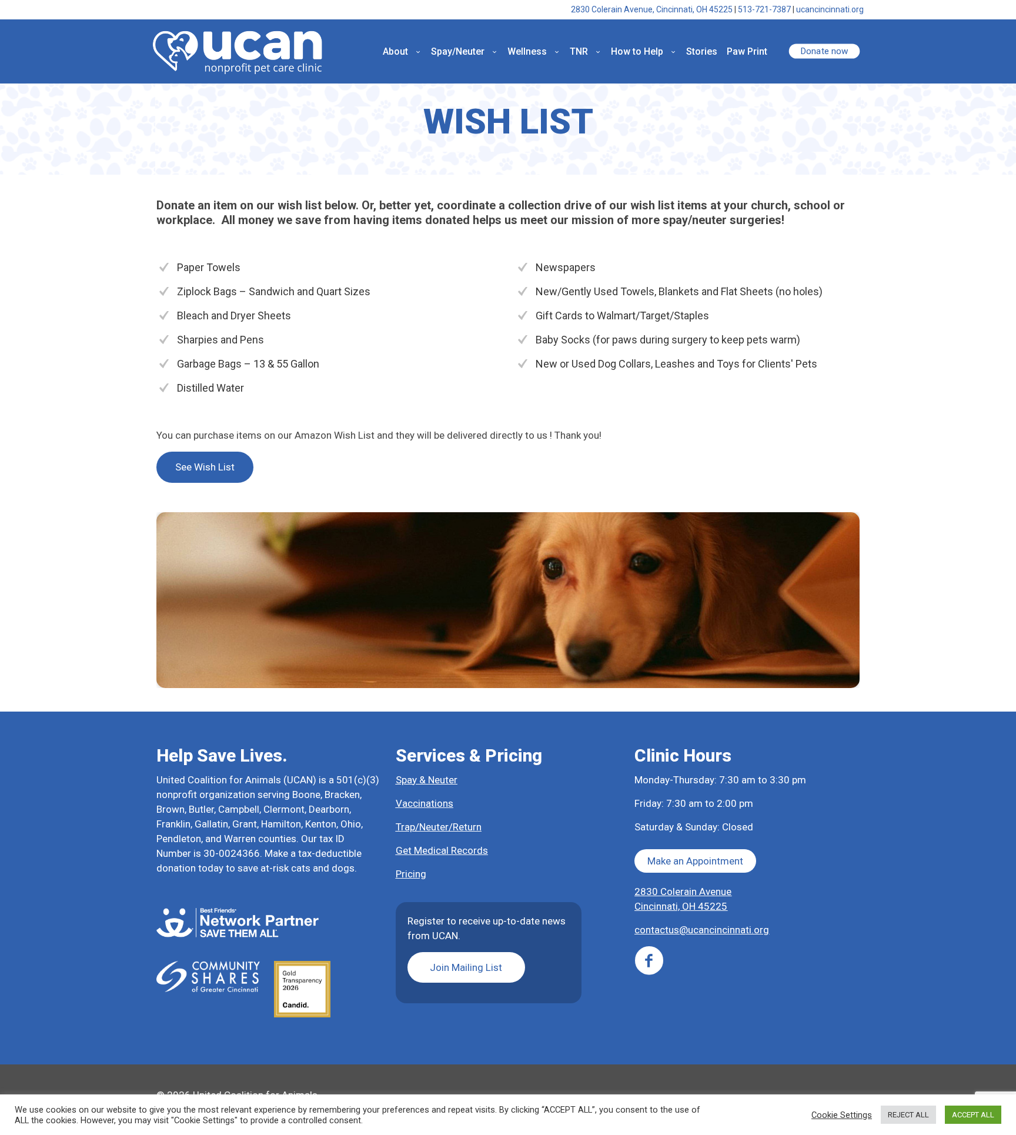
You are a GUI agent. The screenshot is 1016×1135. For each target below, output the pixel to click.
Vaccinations (424, 803)
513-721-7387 (764, 9)
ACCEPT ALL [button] (973, 1114)
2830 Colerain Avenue (682, 891)
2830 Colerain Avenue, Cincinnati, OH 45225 (652, 9)
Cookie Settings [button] (841, 1115)
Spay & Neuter (426, 780)
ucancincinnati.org (830, 9)
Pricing (411, 874)
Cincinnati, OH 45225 (680, 906)
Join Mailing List (466, 967)
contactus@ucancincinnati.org (701, 930)
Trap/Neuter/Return (439, 827)
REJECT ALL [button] (908, 1114)
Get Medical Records (442, 850)
